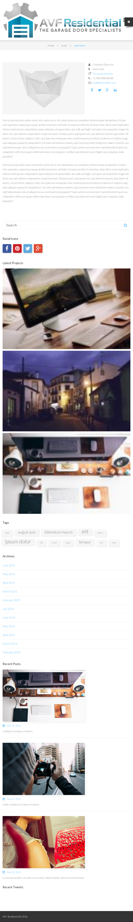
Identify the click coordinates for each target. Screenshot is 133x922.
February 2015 (11, 600)
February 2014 (11, 652)
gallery (100, 533)
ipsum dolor (18, 541)
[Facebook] (7, 248)
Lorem (54, 542)
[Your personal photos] (66, 391)
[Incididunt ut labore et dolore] (44, 695)
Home (51, 45)
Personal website (102, 73)
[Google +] (38, 248)
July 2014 (8, 608)
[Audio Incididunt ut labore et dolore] (44, 768)
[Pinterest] (17, 248)
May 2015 (9, 574)
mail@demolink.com (104, 82)
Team (64, 45)
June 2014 (9, 617)
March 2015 (10, 591)
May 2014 (9, 626)
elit (85, 532)
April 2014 (9, 634)
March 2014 (10, 643)
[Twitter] (27, 248)
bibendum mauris (59, 532)
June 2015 (9, 565)
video (114, 542)
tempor (85, 542)
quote (68, 542)
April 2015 (9, 582)
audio (7, 533)
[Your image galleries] (66, 308)
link (41, 542)
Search (125, 225)
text (101, 542)
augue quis (27, 532)
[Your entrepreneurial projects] (66, 473)
